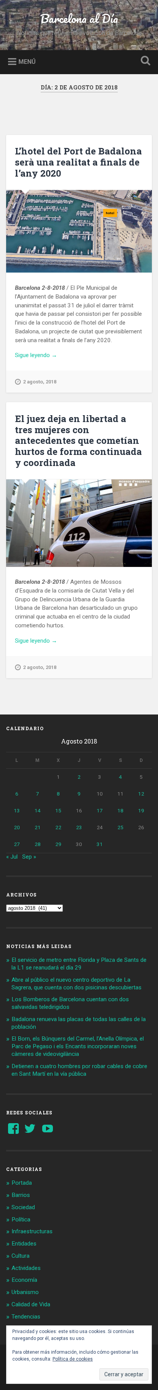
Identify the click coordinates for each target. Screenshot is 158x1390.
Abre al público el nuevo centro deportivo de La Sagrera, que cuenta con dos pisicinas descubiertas (77, 983)
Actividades (26, 1268)
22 (58, 827)
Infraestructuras (32, 1231)
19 (141, 810)
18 (120, 810)
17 (100, 810)
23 (79, 827)
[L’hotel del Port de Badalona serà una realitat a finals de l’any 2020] (78, 231)
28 (38, 844)
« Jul (12, 856)
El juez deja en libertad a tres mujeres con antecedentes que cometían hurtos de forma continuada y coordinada (78, 440)
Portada (22, 1182)
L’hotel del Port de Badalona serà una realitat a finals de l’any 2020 (78, 162)
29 (58, 844)
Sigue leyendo (45, 355)
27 (17, 844)
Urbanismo (25, 1292)
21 (38, 827)
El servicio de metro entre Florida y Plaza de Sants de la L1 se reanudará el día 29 (79, 963)
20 (17, 827)
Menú (27, 61)
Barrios (21, 1195)
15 (58, 810)
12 (141, 794)
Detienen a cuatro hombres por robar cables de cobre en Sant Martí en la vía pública (79, 1070)
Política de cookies (73, 1359)
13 (17, 810)
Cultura (21, 1255)
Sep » (29, 856)
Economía (24, 1279)
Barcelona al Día (79, 18)
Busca (144, 61)
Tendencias (26, 1316)
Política (21, 1219)
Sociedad (23, 1207)
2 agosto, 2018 (39, 382)
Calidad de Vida (31, 1304)
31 (100, 844)
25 (120, 827)
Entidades (24, 1243)
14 (38, 810)
